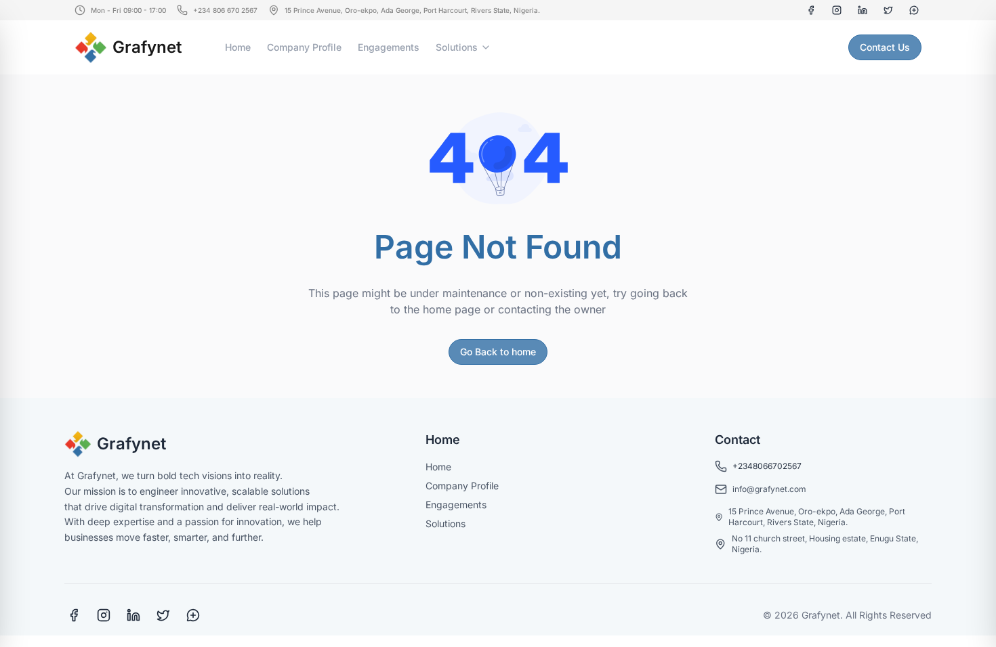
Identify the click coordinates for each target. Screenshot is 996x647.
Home (238, 47)
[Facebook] (811, 10)
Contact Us (885, 47)
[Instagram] (836, 10)
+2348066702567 (767, 466)
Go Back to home (498, 351)
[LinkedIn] (862, 10)
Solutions (457, 47)
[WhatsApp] (914, 10)
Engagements (388, 47)
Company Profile (304, 47)
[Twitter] (888, 10)
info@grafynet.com (769, 489)
